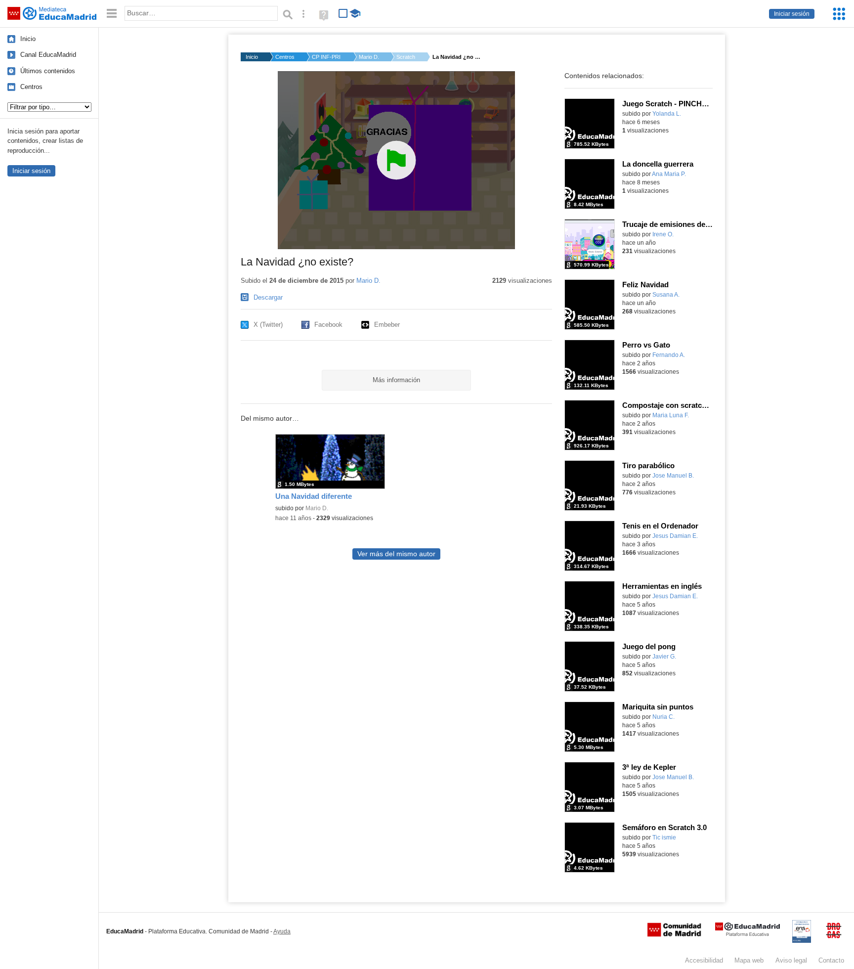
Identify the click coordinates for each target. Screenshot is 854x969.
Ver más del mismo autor (396, 554)
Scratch (405, 57)
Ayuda (282, 931)
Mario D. (369, 57)
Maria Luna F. (670, 415)
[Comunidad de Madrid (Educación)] (674, 934)
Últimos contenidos (47, 71)
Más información (396, 380)
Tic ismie (664, 837)
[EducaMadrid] (747, 934)
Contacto (831, 960)
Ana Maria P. (669, 174)
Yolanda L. (666, 114)
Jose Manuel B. (673, 476)
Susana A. (666, 295)
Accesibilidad (704, 960)
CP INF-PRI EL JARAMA (327, 57)
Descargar (268, 297)
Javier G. (664, 657)
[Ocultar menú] (111, 13)
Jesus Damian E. (675, 536)
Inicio (28, 39)
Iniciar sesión (792, 14)
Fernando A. (668, 355)
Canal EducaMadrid (48, 54)
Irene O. (663, 234)
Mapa (749, 960)
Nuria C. (663, 717)
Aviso (791, 960)
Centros (31, 86)
